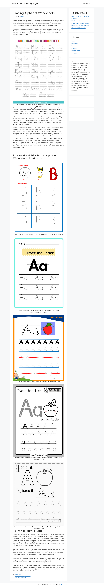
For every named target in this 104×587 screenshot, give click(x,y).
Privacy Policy (86, 3)
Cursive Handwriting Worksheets (22, 576)
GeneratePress (64, 584)
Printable (74, 48)
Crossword (74, 43)
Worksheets (18, 574)
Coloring (73, 41)
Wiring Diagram (75, 50)
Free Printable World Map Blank (80, 23)
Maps (73, 46)
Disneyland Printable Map (78, 28)
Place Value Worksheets (20, 577)
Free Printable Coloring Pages (25, 3)
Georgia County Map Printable (80, 25)
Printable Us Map (76, 20)
